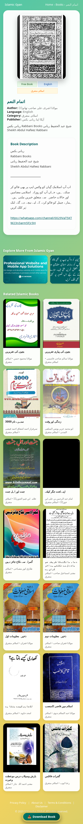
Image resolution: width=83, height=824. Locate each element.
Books (59, 4)
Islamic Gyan (13, 4)
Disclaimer (41, 806)
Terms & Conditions (59, 802)
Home (49, 4)
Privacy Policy (18, 802)
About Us (37, 802)
